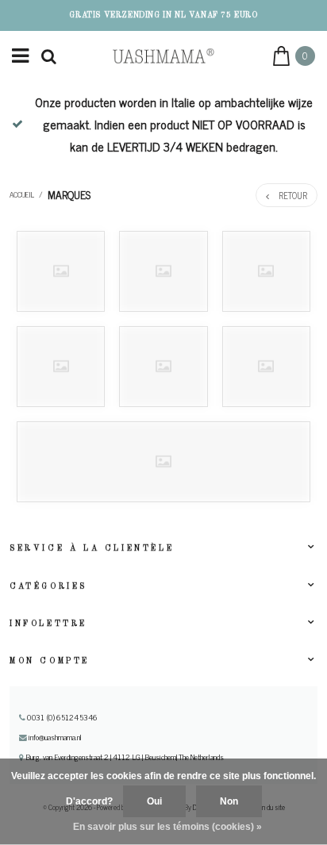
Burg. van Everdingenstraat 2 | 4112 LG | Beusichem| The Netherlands (124, 757)
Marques (69, 194)
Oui (154, 801)
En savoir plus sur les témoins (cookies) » (167, 826)
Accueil (22, 194)
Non (229, 801)
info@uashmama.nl (55, 737)
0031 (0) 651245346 (61, 717)
